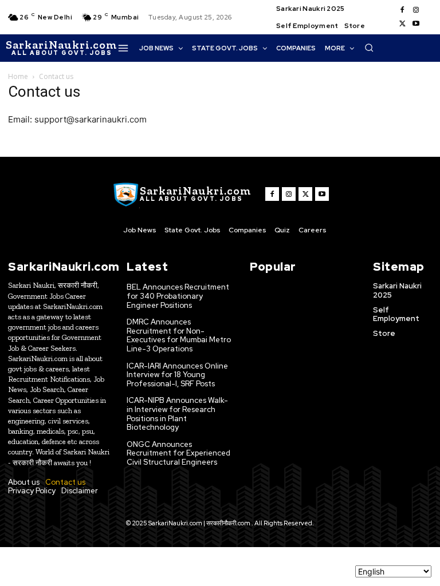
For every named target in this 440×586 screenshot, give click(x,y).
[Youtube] (416, 24)
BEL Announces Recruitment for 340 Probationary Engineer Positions (178, 296)
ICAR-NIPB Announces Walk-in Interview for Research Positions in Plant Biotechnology (177, 413)
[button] (369, 47)
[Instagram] (416, 10)
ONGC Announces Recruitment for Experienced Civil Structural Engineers (178, 453)
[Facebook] (402, 10)
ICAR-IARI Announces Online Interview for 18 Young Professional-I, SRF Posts (177, 375)
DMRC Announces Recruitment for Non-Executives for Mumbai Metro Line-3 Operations (179, 335)
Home (18, 76)
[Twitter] (402, 24)
